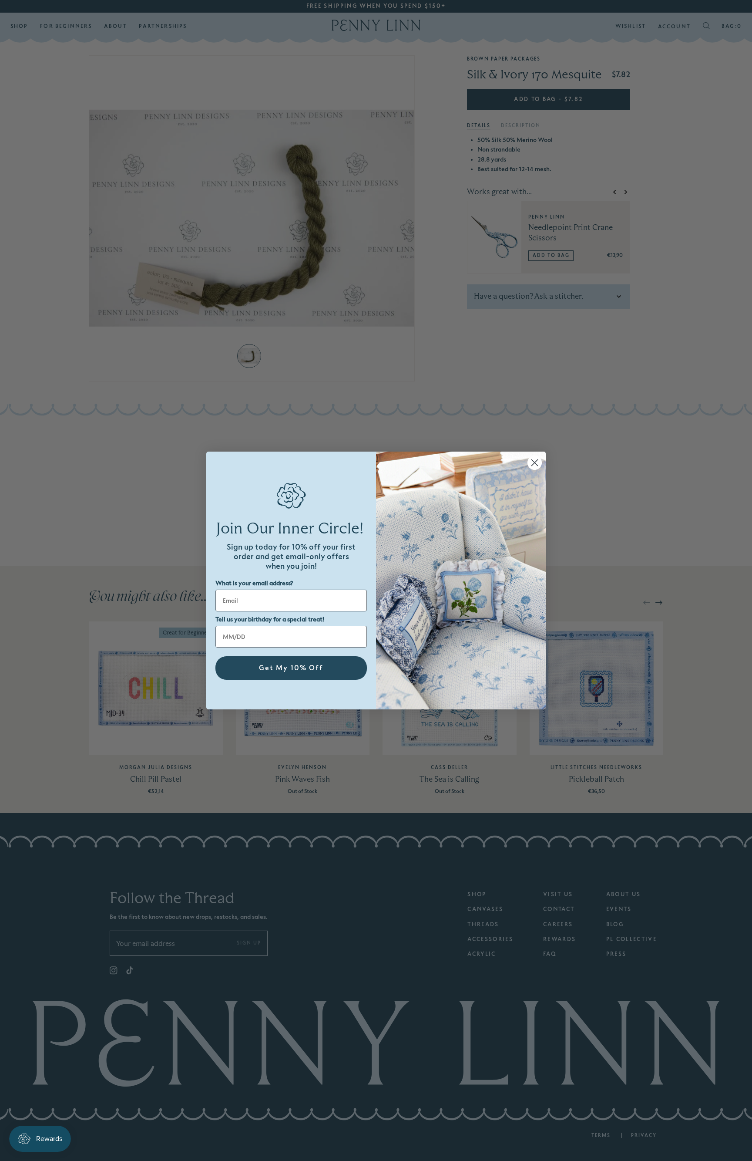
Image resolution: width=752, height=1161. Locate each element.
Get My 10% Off (291, 668)
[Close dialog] (534, 462)
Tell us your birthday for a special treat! (269, 619)
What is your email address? (254, 583)
